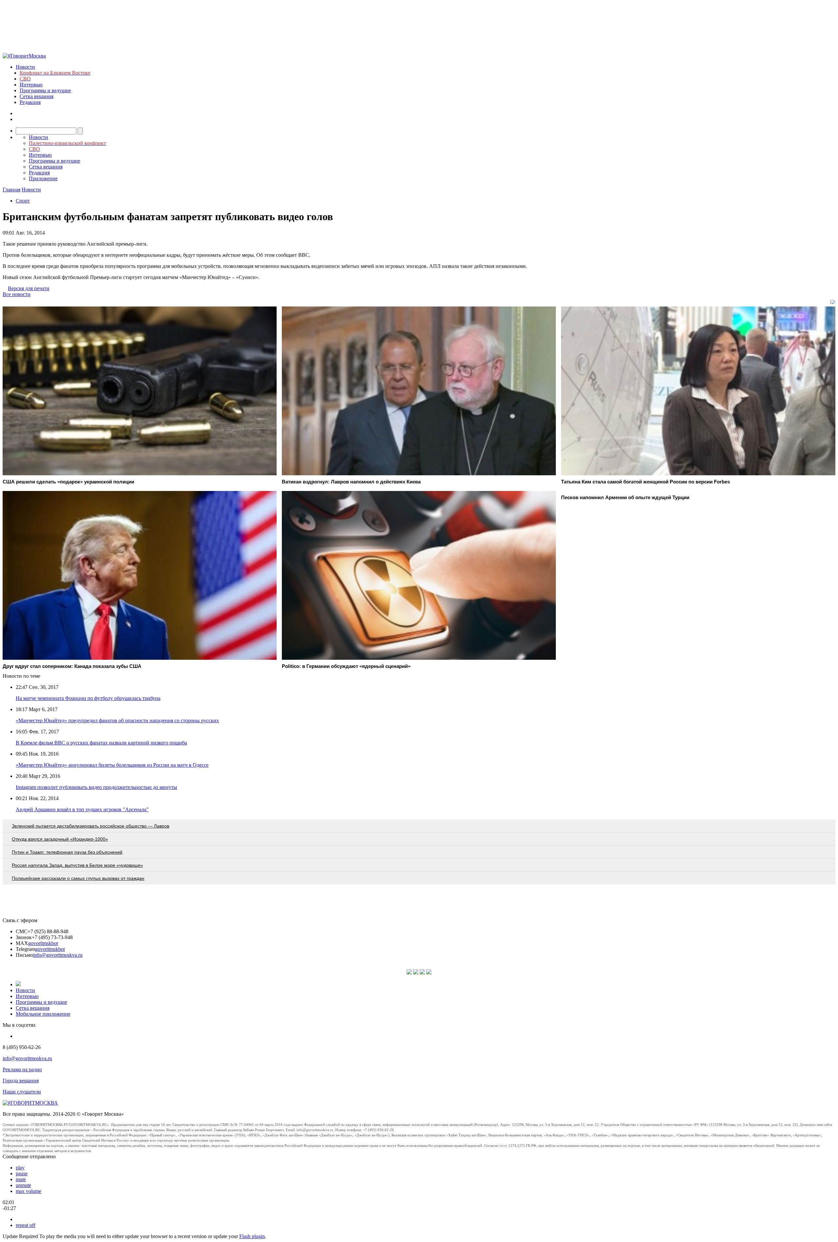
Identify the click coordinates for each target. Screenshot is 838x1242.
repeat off (25, 1225)
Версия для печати (28, 288)
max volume (28, 1191)
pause (21, 1173)
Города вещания (21, 1080)
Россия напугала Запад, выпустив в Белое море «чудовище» (77, 865)
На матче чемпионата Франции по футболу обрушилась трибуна (88, 698)
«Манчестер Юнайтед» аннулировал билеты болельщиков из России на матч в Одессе (112, 765)
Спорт (23, 200)
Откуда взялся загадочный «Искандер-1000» (60, 839)
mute (21, 1179)
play (20, 1167)
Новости (25, 67)
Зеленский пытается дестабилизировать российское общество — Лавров (90, 826)
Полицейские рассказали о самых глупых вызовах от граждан (78, 878)
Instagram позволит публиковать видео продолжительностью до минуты (96, 787)
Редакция (30, 102)
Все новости (16, 294)
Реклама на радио (22, 1069)
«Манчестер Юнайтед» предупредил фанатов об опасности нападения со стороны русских (117, 720)
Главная (11, 189)
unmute (23, 1185)
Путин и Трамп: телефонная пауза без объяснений (67, 852)
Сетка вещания (36, 96)
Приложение (43, 178)
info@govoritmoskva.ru (57, 955)
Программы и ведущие (45, 90)
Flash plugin (252, 1236)
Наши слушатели (22, 1091)
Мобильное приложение (43, 1014)
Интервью (31, 84)
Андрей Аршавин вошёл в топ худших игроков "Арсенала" (82, 809)
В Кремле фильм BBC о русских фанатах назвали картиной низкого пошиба (101, 742)
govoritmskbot (43, 943)
